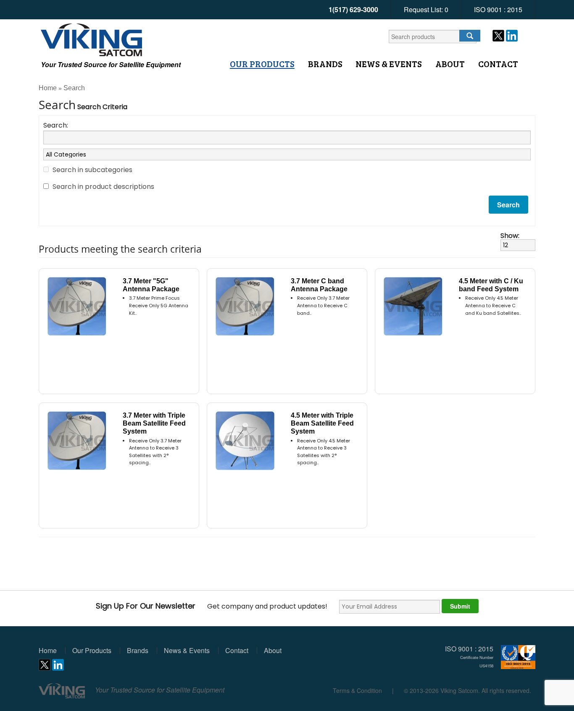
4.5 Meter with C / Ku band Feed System (491, 285)
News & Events (388, 64)
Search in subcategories (92, 170)
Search (74, 87)
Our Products (262, 64)
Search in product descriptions (103, 186)
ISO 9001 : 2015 (498, 9)
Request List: (426, 9)
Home (48, 87)
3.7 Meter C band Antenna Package (319, 285)
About (450, 64)
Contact (498, 64)
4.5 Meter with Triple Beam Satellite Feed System (322, 423)
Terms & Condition (357, 690)
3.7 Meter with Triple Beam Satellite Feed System (154, 423)
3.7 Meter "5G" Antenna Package (151, 285)
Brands (325, 64)
